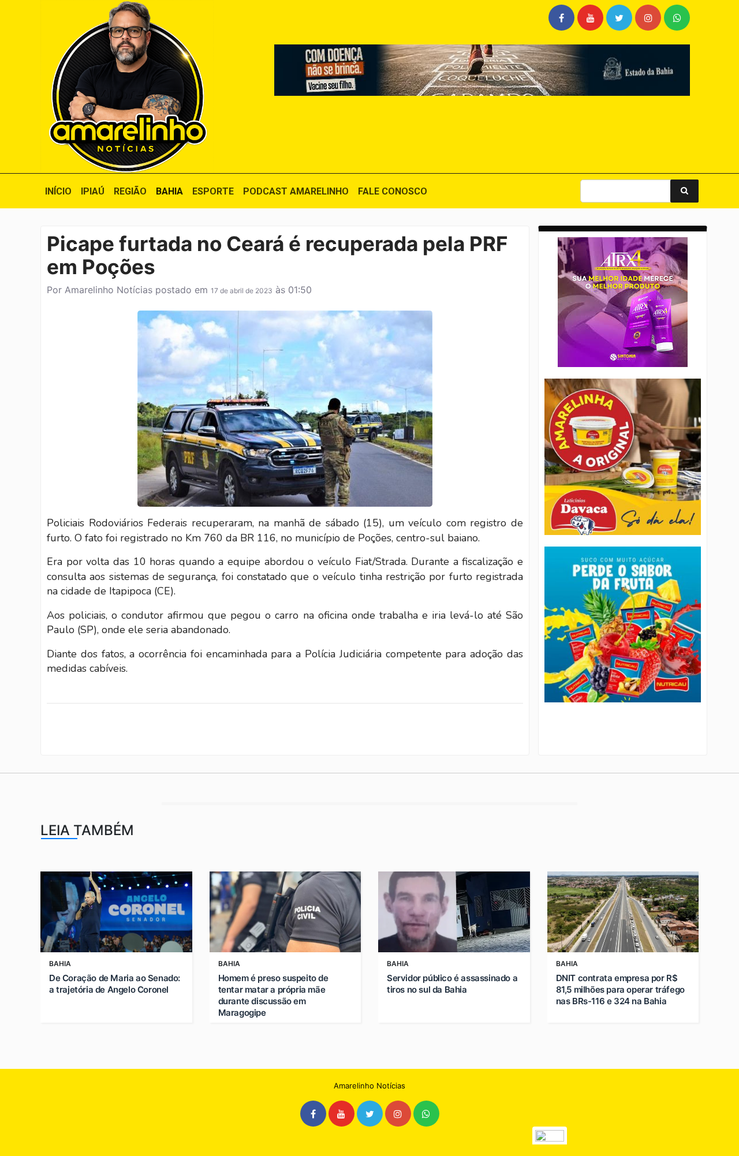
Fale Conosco (392, 191)
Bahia (169, 191)
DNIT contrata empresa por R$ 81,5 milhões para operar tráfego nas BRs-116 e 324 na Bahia (620, 989)
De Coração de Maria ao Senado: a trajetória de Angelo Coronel (114, 983)
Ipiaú (92, 191)
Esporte (213, 191)
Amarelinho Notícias (108, 289)
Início (58, 191)
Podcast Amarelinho (296, 191)
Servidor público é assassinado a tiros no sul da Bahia (452, 983)
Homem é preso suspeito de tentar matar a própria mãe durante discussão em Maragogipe (273, 995)
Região (130, 191)
